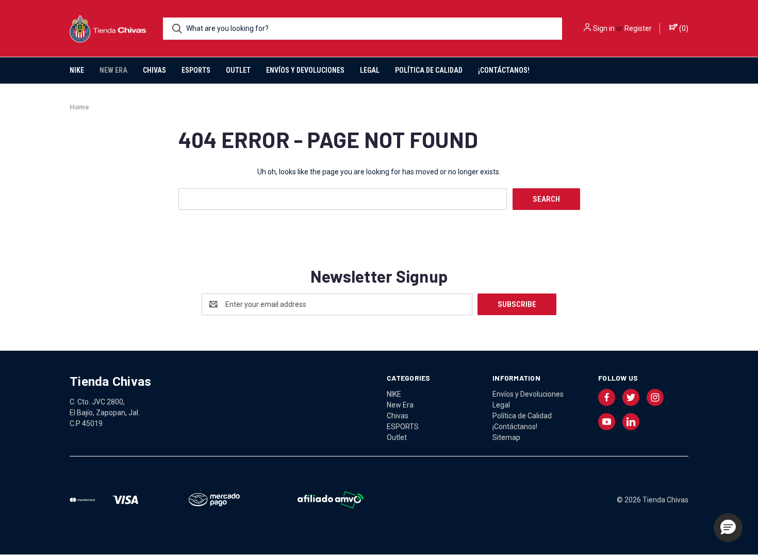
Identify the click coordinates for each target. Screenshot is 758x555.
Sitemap (506, 437)
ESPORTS (196, 70)
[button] (728, 527)
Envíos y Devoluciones (305, 70)
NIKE (77, 70)
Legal (370, 70)
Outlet (238, 70)
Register (638, 28)
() (683, 28)
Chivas (154, 70)
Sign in (604, 28)
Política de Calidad (429, 70)
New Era (113, 70)
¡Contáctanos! (504, 70)
